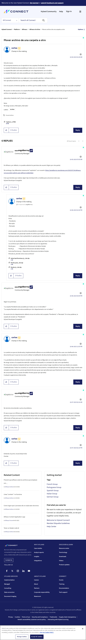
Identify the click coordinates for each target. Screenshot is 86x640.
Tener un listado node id (11, 528)
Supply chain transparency (67, 617)
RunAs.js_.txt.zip (16, 267)
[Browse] (80, 11)
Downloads (62, 556)
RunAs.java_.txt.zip (17, 263)
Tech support (63, 592)
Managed (7, 584)
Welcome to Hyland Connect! (58, 520)
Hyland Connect (7, 29)
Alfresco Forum (9, 520)
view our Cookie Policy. (47, 632)
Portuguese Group (54, 487)
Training (61, 584)
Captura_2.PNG (11, 122)
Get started (34, 3)
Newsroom (37, 596)
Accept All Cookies (36, 637)
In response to (25, 204)
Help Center (51, 526)
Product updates (64, 565)
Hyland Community (49, 11)
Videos (61, 561)
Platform (17, 29)
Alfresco (24, 29)
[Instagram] (17, 570)
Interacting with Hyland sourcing (58, 620)
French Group (52, 484)
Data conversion (9, 592)
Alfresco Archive (34, 29)
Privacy (10, 617)
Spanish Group (53, 490)
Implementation (9, 580)
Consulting (7, 588)
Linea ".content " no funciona (13, 494)
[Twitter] (12, 570)
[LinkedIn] (23, 570)
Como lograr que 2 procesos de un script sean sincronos (21, 506)
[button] (6, 130)
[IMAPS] (79, 141)
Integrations (38, 561)
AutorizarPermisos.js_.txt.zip (20, 258)
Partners (36, 588)
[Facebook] (6, 570)
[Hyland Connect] (16, 11)
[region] (43, 632)
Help (61, 11)
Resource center (64, 548)
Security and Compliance (40, 617)
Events (61, 580)
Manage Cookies (22, 637)
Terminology (63, 552)
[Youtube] (28, 570)
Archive (12, 109)
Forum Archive (10, 115)
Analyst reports (39, 552)
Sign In (69, 11)
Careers (36, 580)
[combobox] (33, 20)
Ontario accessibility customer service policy (32, 620)
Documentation (64, 588)
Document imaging (10, 596)
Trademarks (53, 617)
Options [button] (80, 29)
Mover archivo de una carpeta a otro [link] (53, 29)
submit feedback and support (52, 3)
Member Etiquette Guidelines (58, 523)
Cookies (17, 617)
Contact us (8, 560)
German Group (52, 496)
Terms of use (26, 617)
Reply (78, 130)
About (36, 584)
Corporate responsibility (42, 592)
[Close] (82, 628)
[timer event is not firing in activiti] (82, 141)
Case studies (38, 548)
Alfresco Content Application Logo (14, 517)
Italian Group (52, 493)
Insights (36, 556)
